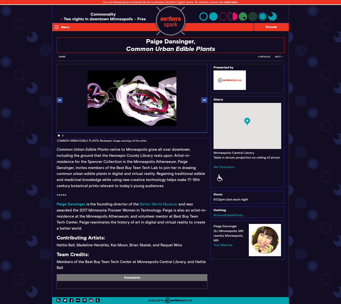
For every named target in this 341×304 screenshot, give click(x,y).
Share (62, 56)
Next (204, 100)
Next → (278, 56)
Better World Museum (159, 204)
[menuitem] (62, 58)
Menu (65, 27)
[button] (247, 122)
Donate (271, 27)
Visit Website (223, 245)
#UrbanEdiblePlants (228, 215)
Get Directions (224, 167)
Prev (60, 100)
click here (230, 2)
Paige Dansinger (71, 204)
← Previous (264, 56)
